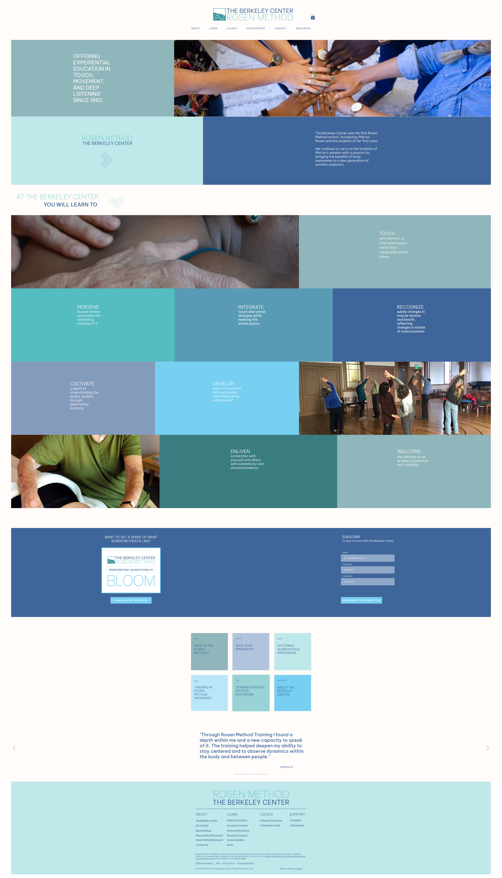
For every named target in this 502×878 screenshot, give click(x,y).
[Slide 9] (245, 774)
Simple (299, 869)
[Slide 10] (247, 774)
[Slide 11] (249, 774)
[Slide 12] (254, 774)
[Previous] (14, 748)
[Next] (488, 748)
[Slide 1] (235, 774)
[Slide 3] (240, 774)
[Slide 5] (256, 774)
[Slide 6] (259, 774)
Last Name (347, 576)
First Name (347, 564)
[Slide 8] (242, 774)
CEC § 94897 (240, 858)
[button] (195, 28)
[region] (209, 651)
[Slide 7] (261, 774)
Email (344, 552)
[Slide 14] (266, 774)
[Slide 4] (252, 774)
